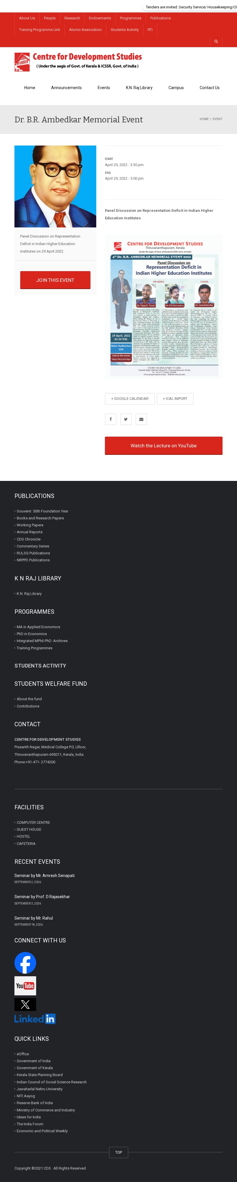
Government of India (34, 1061)
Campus (176, 87)
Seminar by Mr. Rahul (33, 918)
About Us (27, 18)
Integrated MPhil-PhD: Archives (42, 641)
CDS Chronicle (28, 539)
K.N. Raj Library (139, 87)
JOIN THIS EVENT (55, 280)
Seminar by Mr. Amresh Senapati (44, 875)
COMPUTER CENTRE (33, 822)
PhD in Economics (32, 634)
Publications (160, 18)
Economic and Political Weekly (42, 1131)
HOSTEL (23, 836)
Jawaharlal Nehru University (39, 1089)
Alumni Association (85, 29)
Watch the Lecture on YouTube (164, 445)
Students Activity (125, 29)
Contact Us (210, 87)
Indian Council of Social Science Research (52, 1082)
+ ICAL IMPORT (175, 398)
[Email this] (141, 419)
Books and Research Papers (40, 518)
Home (29, 87)
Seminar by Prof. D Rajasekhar (42, 896)
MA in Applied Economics (38, 627)
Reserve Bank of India (35, 1103)
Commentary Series (33, 546)
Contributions (28, 706)
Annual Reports (29, 532)
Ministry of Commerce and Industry (46, 1110)
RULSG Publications (33, 553)
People (49, 18)
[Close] (233, 4)
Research (72, 18)
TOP (118, 1152)
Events (104, 87)
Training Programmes (34, 648)
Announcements (66, 87)
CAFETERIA (26, 843)
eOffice (23, 1054)
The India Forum (30, 1124)
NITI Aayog (26, 1096)
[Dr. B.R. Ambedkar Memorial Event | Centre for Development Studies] (78, 61)
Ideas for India (29, 1117)
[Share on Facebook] (110, 419)
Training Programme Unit (39, 29)
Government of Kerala (35, 1068)
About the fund (29, 699)
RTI (150, 29)
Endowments (100, 18)
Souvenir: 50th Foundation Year (42, 511)
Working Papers (30, 525)
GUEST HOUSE (29, 829)
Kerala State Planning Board (40, 1075)
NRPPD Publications (33, 560)
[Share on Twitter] (126, 419)
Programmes (130, 18)
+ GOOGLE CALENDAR (130, 398)
